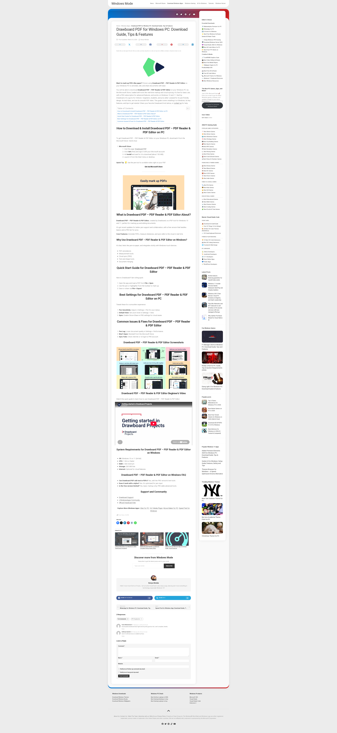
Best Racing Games (209, 151)
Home (118, 26)
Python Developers (209, 252)
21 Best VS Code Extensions (212, 240)
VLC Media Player (156, 508)
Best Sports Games (209, 144)
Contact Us (123, 716)
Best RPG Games (209, 146)
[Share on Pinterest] (164, 44)
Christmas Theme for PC (210, 536)
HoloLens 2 (193, 703)
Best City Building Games (211, 141)
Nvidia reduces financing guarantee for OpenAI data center (215, 278)
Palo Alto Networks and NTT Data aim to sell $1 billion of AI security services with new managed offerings (215, 308)
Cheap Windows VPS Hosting (212, 40)
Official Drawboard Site (127, 503)
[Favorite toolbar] (178, 354)
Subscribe (169, 566)
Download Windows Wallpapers (121, 701)
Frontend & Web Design (210, 245)
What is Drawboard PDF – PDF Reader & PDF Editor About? (136, 114)
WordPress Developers (210, 264)
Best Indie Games (209, 178)
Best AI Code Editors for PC (212, 47)
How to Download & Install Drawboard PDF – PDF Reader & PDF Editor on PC (142, 111)
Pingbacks (137, 619)
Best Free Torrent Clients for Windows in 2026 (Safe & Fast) (215, 417)
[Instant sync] (128, 368)
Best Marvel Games (209, 168)
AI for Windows (202, 3)
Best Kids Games (209, 187)
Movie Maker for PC (170, 508)
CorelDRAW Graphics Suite (211, 57)
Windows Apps (125, 26)
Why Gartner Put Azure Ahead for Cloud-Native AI (215, 318)
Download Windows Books (120, 699)
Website (120, 663)
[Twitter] (181, 14)
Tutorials (211, 3)
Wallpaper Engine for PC (211, 65)
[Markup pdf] (178, 368)
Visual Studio (193, 699)
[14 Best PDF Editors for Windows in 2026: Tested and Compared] (126, 539)
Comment (121, 646)
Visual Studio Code (195, 701)
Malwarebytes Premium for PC (213, 26)
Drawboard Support (126, 497)
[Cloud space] (128, 354)
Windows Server (220, 3)
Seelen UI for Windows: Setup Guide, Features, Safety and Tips (212, 463)
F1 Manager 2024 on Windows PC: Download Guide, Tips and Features (212, 347)
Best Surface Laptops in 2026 (159, 697)
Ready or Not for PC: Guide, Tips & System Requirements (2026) (212, 368)
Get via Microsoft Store (154, 167)
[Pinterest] (185, 14)
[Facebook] (177, 14)
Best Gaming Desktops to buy (159, 699)
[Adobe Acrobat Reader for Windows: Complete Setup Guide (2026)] (152, 539)
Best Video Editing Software (212, 60)
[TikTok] (189, 14)
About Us (116, 716)
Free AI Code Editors (210, 73)
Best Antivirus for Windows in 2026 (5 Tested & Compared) (214, 431)
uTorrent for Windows (210, 31)
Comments (123, 619)
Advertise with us (144, 716)
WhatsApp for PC (209, 29)
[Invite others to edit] (153, 368)
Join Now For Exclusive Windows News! (212, 105)
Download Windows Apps (175, 3)
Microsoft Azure (161, 3)
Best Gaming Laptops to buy (159, 701)
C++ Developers (208, 257)
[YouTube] (194, 14)
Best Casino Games (209, 192)
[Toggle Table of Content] (187, 108)
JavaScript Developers (210, 254)
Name (120, 658)
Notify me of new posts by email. (129, 672)
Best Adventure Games (210, 136)
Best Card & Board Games (211, 156)
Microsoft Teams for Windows (213, 76)
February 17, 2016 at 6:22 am (141, 624)
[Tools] (153, 382)
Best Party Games (209, 154)
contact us (178, 103)
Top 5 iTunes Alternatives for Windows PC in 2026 (214, 403)
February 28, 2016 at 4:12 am (140, 632)
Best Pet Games (208, 185)
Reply (123, 629)
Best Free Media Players (211, 62)
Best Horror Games (209, 176)
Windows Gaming (190, 3)
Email (157, 658)
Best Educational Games (211, 199)
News (152, 3)
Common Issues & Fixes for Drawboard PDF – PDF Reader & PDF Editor (140, 121)
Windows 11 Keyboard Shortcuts (213, 78)
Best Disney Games (209, 166)
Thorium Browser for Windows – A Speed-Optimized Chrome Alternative (212, 471)
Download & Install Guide (211, 224)
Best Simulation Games (210, 149)
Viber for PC (144, 508)
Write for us (153, 716)
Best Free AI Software (210, 71)
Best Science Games (210, 204)
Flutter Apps (207, 262)
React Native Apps (209, 259)
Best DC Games (208, 171)
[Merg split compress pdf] (128, 382)
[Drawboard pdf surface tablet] (153, 354)
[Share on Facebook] (143, 44)
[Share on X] (122, 44)
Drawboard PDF (140, 149)
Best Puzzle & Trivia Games (212, 209)
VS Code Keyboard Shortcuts (212, 233)
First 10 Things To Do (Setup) (212, 226)
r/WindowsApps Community (129, 500)
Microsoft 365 (194, 697)
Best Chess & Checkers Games (212, 159)
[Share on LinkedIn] (185, 44)
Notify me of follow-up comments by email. (132, 669)
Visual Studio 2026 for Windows (213, 45)
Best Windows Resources (211, 81)
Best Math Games (209, 202)
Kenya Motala (144, 39)
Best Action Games (209, 134)
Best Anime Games (209, 131)
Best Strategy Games (210, 139)
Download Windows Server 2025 (213, 42)
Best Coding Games (209, 207)
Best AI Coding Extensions (211, 242)
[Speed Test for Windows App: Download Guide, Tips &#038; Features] (177, 539)
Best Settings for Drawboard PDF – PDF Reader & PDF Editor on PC (139, 119)
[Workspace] (178, 382)
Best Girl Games (208, 190)
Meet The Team (133, 716)
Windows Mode (122, 3)
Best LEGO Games (209, 173)
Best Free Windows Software (212, 34)
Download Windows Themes (120, 697)
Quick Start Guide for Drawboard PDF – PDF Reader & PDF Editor (138, 116)
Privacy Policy (162, 716)
